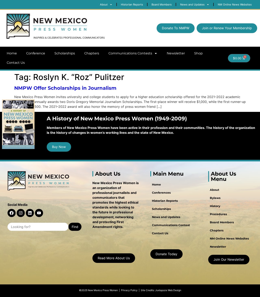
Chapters (91, 53)
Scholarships (64, 53)
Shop (198, 53)
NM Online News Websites (229, 238)
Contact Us (16, 63)
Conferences (161, 192)
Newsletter (176, 53)
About (214, 190)
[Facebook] (12, 213)
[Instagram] (21, 213)
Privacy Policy (129, 290)
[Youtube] (39, 213)
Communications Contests (130, 53)
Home (12, 53)
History (215, 206)
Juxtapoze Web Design (168, 290)
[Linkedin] (30, 213)
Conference (35, 53)
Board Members (222, 222)
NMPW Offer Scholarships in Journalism (65, 88)
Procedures (218, 214)
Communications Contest (171, 225)
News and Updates (166, 217)
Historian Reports (165, 201)
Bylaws (215, 198)
